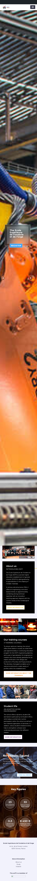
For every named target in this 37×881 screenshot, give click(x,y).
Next (30, 444)
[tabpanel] (18, 444)
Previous (3, 444)
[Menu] (33, 7)
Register (16, 385)
